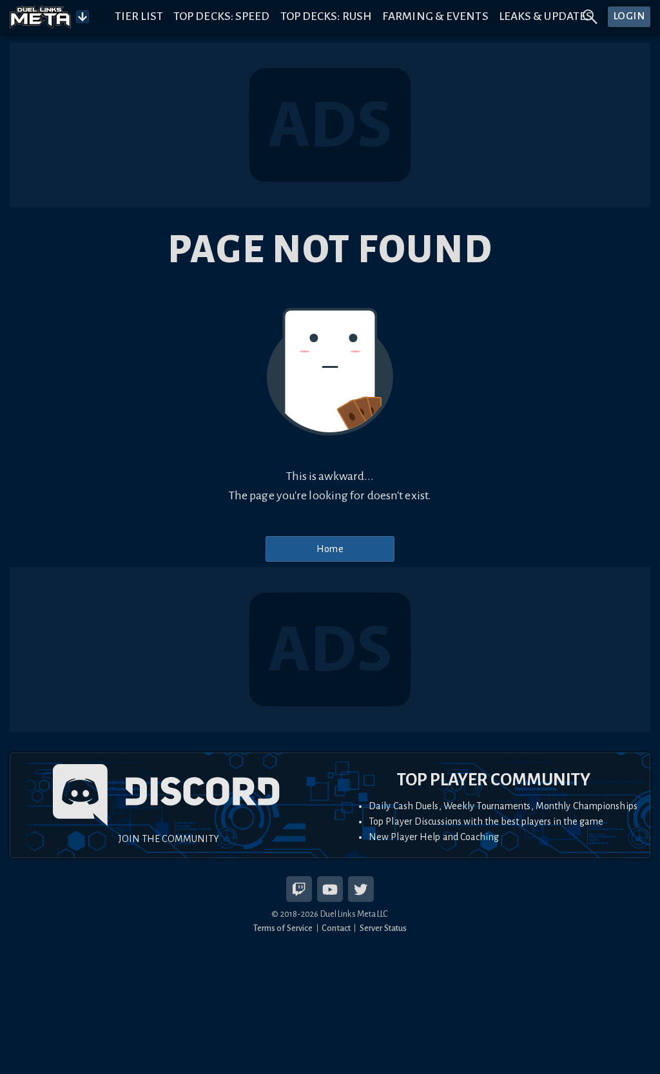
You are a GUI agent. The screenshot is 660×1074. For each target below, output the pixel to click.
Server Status (383, 928)
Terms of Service (283, 928)
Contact (336, 928)
